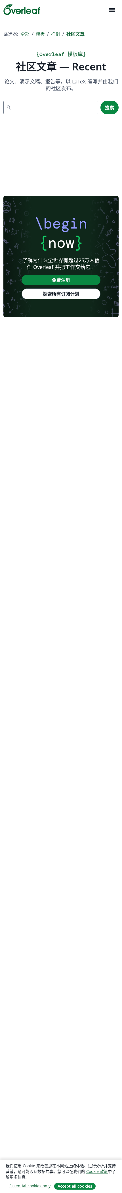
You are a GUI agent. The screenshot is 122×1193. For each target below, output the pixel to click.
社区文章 (75, 34)
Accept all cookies (75, 1186)
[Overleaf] (21, 9)
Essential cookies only (30, 1185)
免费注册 (61, 280)
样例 (55, 34)
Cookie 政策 (97, 1171)
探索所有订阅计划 (61, 294)
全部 (25, 34)
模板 (40, 34)
